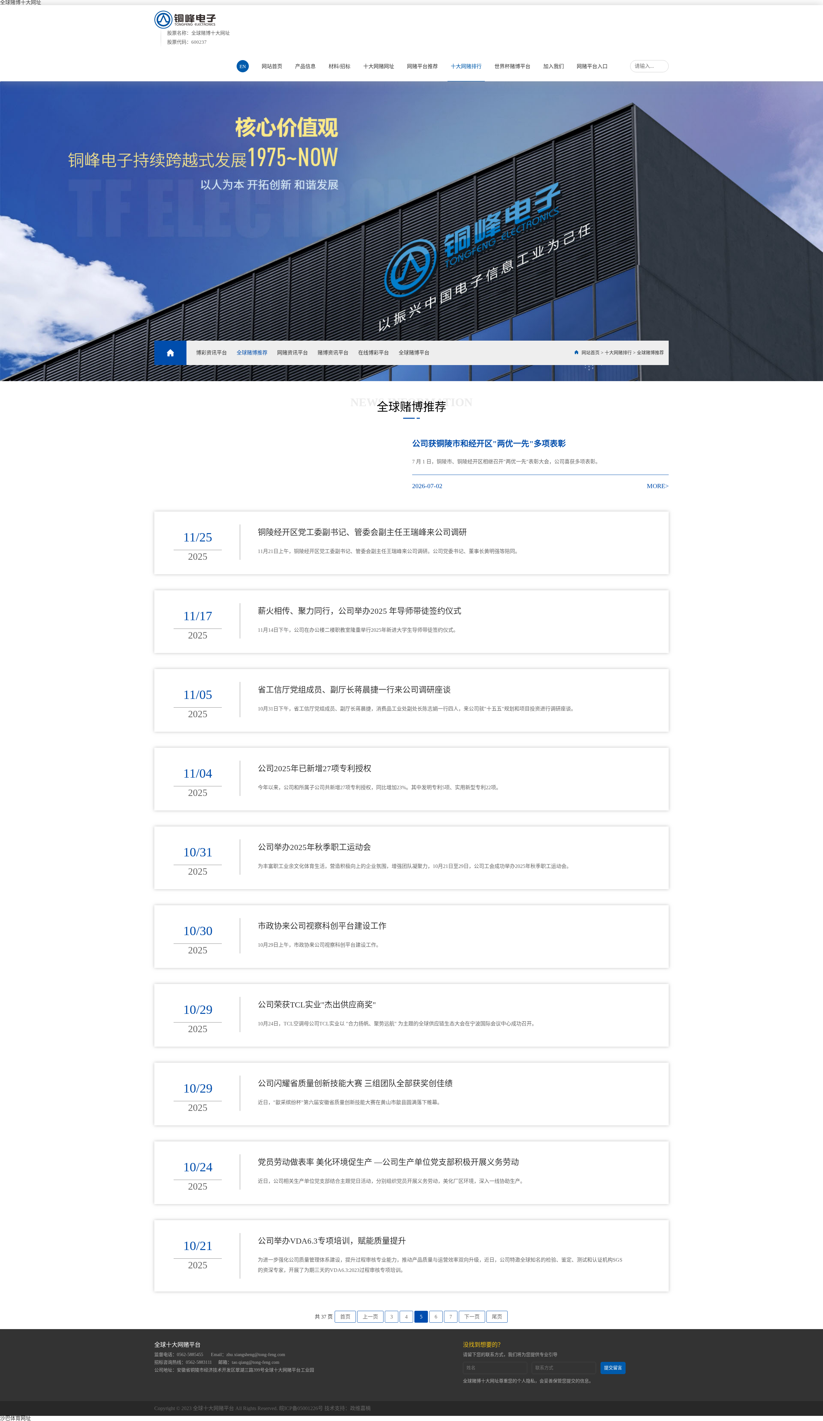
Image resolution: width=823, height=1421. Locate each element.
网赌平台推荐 (422, 66)
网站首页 (272, 66)
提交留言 (613, 1367)
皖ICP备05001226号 (301, 1408)
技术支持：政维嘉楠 (347, 1408)
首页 (345, 1316)
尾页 (497, 1316)
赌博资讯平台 (333, 352)
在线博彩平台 (373, 352)
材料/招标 (339, 66)
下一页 (472, 1316)
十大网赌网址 (378, 66)
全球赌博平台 (414, 352)
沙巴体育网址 (15, 1418)
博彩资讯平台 (211, 352)
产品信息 (305, 66)
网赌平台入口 (592, 66)
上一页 (370, 1316)
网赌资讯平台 (292, 352)
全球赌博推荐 (252, 352)
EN (243, 66)
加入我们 (553, 66)
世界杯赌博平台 (512, 66)
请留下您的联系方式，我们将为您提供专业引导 (510, 1354)
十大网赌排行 (466, 66)
